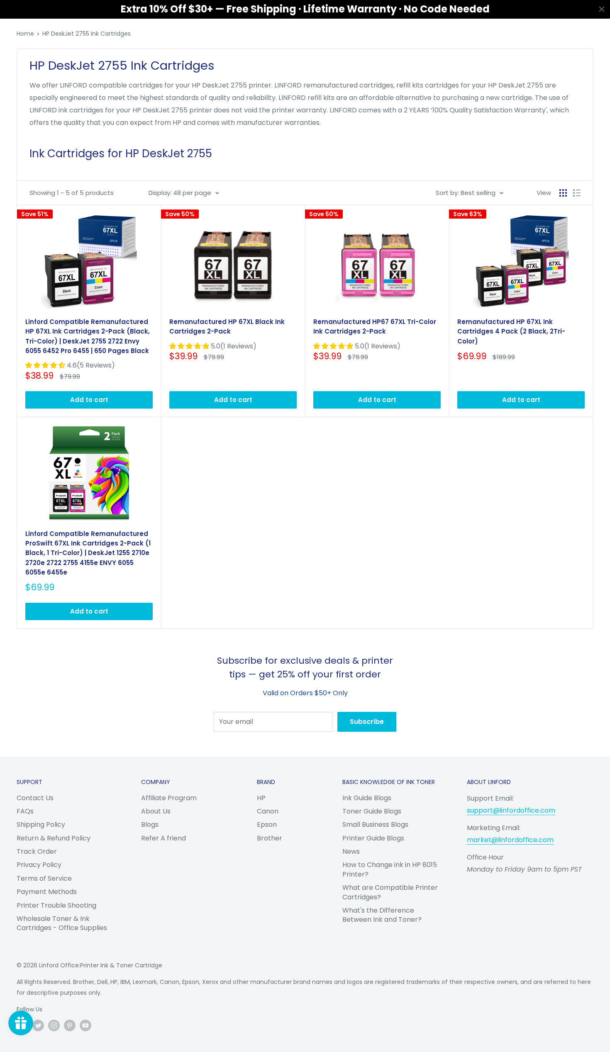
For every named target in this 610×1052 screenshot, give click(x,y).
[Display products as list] (577, 193)
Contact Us (35, 798)
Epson (267, 824)
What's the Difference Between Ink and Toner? (382, 915)
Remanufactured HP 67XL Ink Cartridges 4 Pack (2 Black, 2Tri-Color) (511, 331)
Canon (267, 811)
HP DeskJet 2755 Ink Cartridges (86, 33)
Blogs (150, 824)
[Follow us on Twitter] (38, 1025)
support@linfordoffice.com (511, 810)
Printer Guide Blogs (373, 838)
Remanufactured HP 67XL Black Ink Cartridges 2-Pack (227, 326)
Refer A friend (163, 838)
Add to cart (89, 399)
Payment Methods (47, 891)
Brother (269, 838)
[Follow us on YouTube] (85, 1025)
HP (261, 798)
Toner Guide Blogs (371, 811)
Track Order (37, 851)
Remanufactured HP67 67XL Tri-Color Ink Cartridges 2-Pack (374, 326)
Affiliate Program (169, 798)
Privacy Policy (39, 864)
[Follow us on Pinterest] (70, 1025)
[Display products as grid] (563, 193)
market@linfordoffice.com (510, 840)
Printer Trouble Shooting (56, 905)
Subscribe (367, 721)
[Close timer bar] (601, 9)
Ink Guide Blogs (366, 798)
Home (25, 33)
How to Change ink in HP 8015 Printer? (389, 869)
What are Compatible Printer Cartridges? (390, 892)
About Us (156, 811)
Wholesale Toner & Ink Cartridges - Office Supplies (62, 923)
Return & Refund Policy (53, 838)
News (351, 851)
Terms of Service (44, 878)
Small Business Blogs (375, 824)
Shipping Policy (41, 824)
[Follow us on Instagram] (54, 1025)
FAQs (25, 811)
